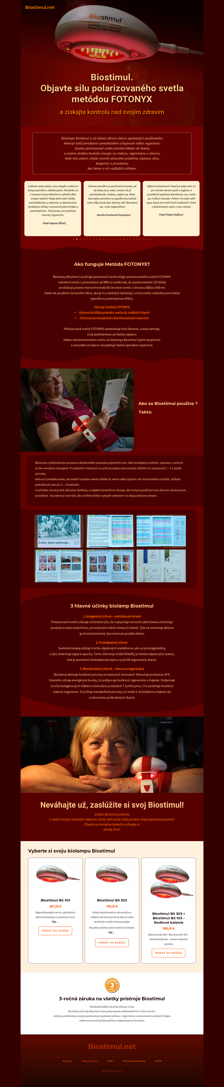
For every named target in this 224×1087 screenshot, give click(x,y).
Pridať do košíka (55, 930)
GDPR (158, 1060)
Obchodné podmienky (134, 1060)
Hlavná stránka (89, 1060)
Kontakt (67, 1060)
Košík (110, 1060)
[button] (73, 239)
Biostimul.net (112, 1046)
